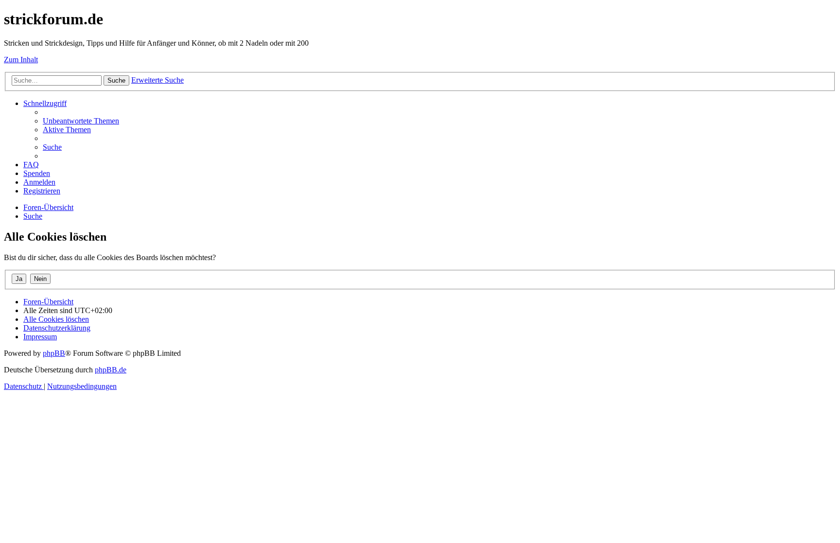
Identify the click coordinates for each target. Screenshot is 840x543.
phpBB (54, 353)
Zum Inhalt (21, 59)
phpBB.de (110, 370)
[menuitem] (81, 121)
